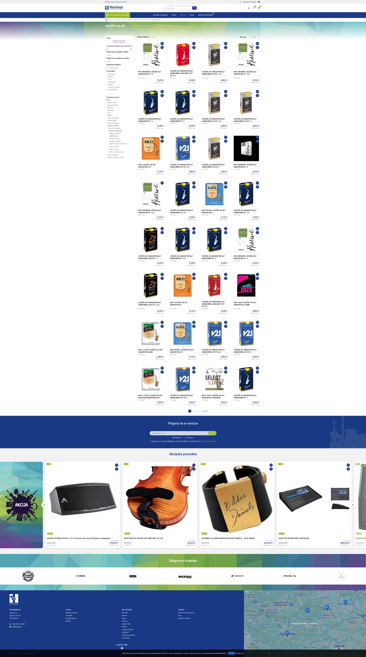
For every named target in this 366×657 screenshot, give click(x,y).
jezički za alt (113, 68)
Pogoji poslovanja (127, 629)
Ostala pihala (111, 120)
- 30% (126, 464)
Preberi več (240, 653)
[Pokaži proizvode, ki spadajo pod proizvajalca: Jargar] (348, 576)
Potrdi (231, 653)
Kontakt (68, 621)
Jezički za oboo (113, 147)
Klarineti (110, 107)
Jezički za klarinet (114, 128)
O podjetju (69, 615)
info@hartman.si (17, 627)
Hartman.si (110, 19)
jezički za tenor (114, 138)
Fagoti (109, 115)
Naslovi (124, 618)
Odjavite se (190, 437)
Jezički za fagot (113, 149)
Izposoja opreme (71, 618)
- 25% (49, 464)
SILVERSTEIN (113, 89)
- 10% (203, 464)
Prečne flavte (111, 102)
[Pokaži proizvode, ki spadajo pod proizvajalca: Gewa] (295, 576)
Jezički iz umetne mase (116, 152)
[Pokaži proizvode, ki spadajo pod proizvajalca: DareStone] (138, 576)
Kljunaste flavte (112, 105)
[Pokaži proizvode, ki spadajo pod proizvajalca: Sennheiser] (34, 576)
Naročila (124, 615)
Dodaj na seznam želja (162, 43)
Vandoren (112, 74)
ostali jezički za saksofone (118, 143)
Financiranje (126, 638)
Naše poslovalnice (71, 612)
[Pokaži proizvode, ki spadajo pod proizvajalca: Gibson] (243, 576)
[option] (82, 505)
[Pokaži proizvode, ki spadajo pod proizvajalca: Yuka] (191, 576)
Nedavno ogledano (184, 618)
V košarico (162, 47)
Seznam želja (126, 624)
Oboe (109, 113)
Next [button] (353, 505)
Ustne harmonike (113, 118)
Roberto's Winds (114, 87)
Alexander (112, 82)
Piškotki (124, 626)
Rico (110, 79)
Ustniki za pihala (112, 123)
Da (110, 55)
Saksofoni (110, 110)
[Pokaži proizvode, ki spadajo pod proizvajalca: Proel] (86, 576)
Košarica (124, 621)
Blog (179, 615)
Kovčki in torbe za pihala (115, 157)
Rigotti (111, 84)
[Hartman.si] (14, 599)
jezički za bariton (115, 141)
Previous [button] (44, 505)
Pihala (108, 100)
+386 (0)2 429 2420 (248, 2)
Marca (111, 77)
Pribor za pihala (112, 155)
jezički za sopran (115, 133)
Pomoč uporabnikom (128, 635)
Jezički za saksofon (115, 131)
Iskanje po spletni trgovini (186, 612)
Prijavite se (178, 437)
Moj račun (125, 612)
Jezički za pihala (113, 125)
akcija (50, 533)
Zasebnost (125, 632)
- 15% (280, 464)
